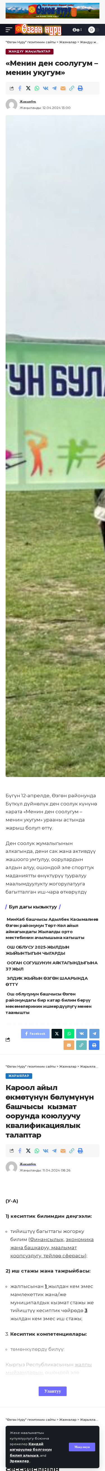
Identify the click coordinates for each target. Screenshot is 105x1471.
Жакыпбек (28, 101)
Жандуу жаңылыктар (29, 51)
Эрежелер (20, 1461)
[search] (65, 30)
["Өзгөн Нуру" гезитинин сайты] (38, 30)
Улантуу (52, 1391)
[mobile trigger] (10, 30)
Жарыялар (18, 1076)
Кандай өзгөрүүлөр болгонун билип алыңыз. (31, 1449)
